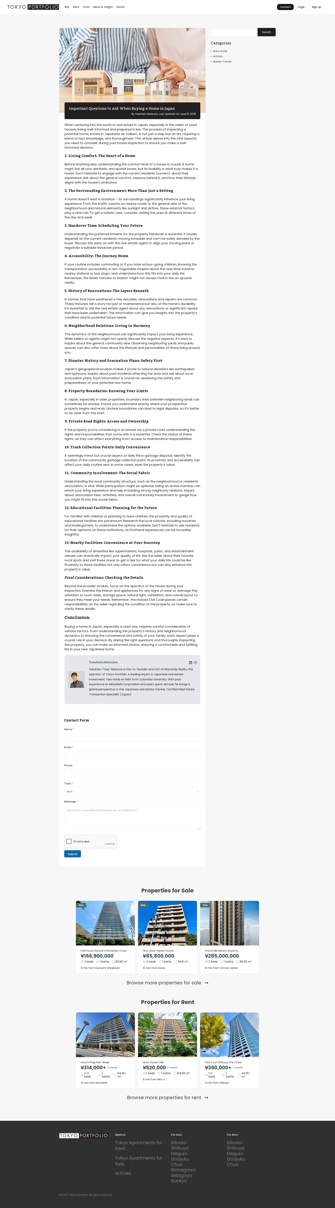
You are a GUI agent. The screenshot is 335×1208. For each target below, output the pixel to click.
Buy (67, 7)
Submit (72, 854)
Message (71, 801)
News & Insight (103, 7)
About (120, 7)
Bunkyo (179, 1181)
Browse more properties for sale (164, 983)
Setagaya (181, 1175)
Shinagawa (183, 1170)
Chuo (177, 1164)
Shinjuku (180, 1159)
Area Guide (220, 51)
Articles (218, 56)
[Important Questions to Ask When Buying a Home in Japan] (132, 70)
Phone (68, 765)
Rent (76, 7)
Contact (285, 7)
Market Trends (222, 61)
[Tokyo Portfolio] (33, 7)
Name (69, 729)
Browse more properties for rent (164, 1097)
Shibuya (180, 1148)
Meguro (179, 1153)
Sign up (316, 7)
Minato (178, 1142)
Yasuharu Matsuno (103, 662)
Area (86, 7)
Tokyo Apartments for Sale (138, 1161)
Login (301, 7)
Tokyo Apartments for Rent (138, 1146)
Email (68, 747)
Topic (68, 783)
